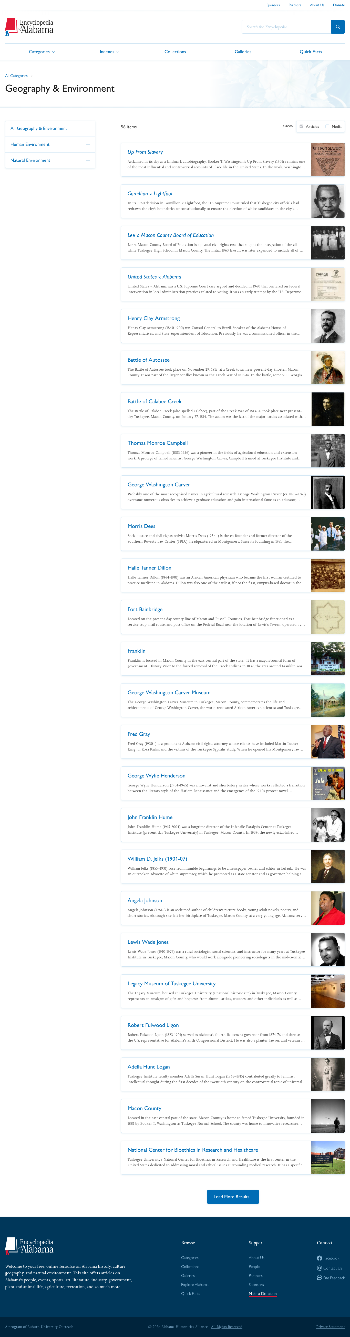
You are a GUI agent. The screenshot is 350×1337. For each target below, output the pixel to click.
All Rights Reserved (226, 1326)
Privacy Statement (330, 1326)
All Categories (16, 75)
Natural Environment (30, 160)
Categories (39, 51)
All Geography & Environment (39, 128)
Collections (175, 51)
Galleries (243, 51)
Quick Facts (311, 51)
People (254, 1266)
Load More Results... (233, 1196)
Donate (339, 5)
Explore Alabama (195, 1284)
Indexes (107, 51)
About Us (317, 4)
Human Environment (30, 144)
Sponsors (273, 4)
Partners (295, 4)
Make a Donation (263, 1293)
